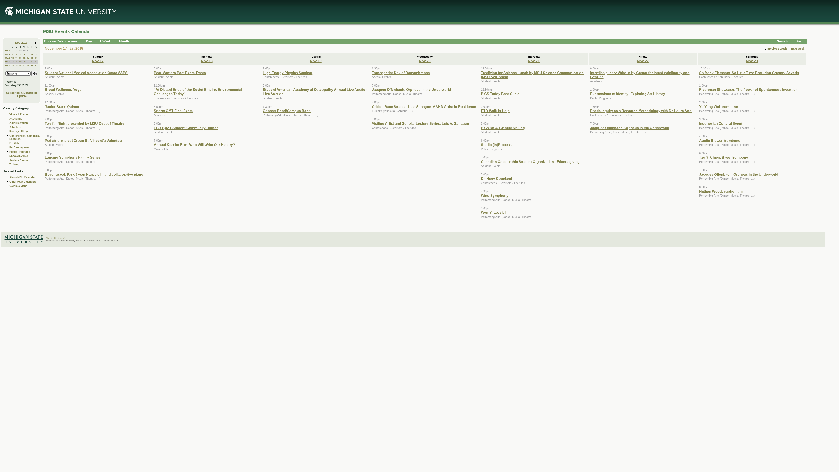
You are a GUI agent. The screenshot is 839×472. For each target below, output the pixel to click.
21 (28, 62)
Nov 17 (98, 61)
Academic (15, 118)
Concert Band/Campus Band (287, 111)
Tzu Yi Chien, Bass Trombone (723, 157)
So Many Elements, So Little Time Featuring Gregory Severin (749, 73)
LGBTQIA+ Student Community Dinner (186, 128)
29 (20, 50)
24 (12, 65)
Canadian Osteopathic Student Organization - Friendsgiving (530, 162)
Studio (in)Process (496, 145)
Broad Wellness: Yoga (63, 90)
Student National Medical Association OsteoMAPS (86, 73)
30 (24, 50)
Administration (18, 123)
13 (24, 58)
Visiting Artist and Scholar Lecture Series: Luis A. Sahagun (420, 123)
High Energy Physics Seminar (287, 73)
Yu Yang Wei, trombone (718, 107)
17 (12, 62)
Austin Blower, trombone (719, 140)
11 (16, 58)
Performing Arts (19, 147)
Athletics (15, 127)
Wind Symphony (494, 196)
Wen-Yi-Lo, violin (495, 212)
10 (12, 58)
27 (12, 50)
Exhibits (14, 143)
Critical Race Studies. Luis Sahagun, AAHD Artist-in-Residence (424, 107)
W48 (7, 65)
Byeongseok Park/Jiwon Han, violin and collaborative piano (94, 174)
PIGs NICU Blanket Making (503, 128)
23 (36, 62)
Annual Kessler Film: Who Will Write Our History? (194, 145)
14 (28, 58)
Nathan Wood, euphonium (721, 191)
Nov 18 (207, 61)
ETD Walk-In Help (495, 111)
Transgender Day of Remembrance (401, 73)
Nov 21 (534, 61)
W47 (7, 62)
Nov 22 (643, 61)
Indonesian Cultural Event (720, 123)
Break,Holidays (19, 131)
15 (32, 58)
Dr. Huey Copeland (496, 178)
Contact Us (60, 238)
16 (36, 58)
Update (22, 96)
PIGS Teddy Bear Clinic (500, 94)
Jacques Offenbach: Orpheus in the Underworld (411, 90)
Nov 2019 (21, 42)
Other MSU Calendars (22, 181)
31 (28, 50)
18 (16, 62)
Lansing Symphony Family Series (73, 157)
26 (20, 65)
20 (24, 62)
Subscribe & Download (21, 92)
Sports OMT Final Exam (173, 111)
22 (32, 62)
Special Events (18, 156)
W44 (7, 50)
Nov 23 (752, 61)
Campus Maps (18, 185)
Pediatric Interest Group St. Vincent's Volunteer (84, 140)
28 (16, 50)
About (49, 238)
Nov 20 (425, 61)
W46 (7, 58)
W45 (7, 54)
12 (20, 58)
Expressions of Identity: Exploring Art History (627, 94)
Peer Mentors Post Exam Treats (180, 73)
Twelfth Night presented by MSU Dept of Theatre (84, 123)
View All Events (19, 114)
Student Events (18, 160)
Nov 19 (316, 61)
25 (16, 65)
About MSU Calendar (22, 177)
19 (20, 62)
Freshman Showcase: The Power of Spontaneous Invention (748, 90)
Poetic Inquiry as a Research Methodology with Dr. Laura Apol (641, 111)
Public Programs (19, 151)
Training (14, 164)
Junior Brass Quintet (62, 107)
